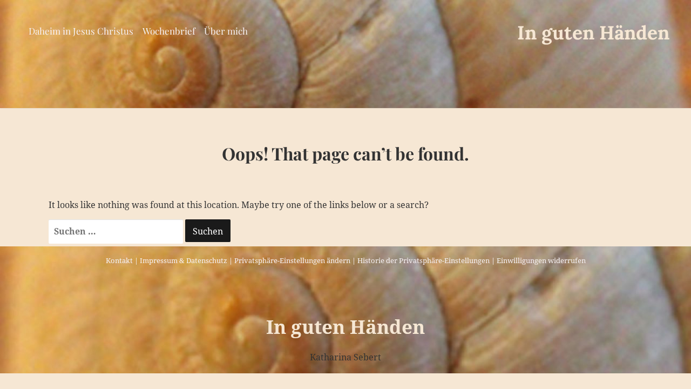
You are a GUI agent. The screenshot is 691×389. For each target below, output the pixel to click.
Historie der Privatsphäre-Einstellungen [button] (423, 260)
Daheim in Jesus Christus (81, 31)
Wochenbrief (169, 31)
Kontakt (119, 260)
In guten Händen (593, 33)
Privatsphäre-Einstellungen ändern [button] (292, 260)
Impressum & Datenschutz (183, 260)
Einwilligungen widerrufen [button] (541, 260)
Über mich (226, 31)
